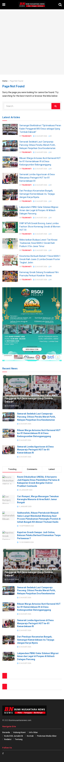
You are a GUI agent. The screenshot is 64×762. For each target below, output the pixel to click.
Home (4, 81)
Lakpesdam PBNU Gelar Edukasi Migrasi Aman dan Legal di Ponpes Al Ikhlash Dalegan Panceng (38, 210)
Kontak (30, 736)
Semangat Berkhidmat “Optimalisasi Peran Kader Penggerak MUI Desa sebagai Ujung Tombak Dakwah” (40, 128)
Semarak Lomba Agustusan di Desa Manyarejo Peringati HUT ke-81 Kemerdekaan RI (37, 177)
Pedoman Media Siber (47, 736)
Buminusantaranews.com (20, 720)
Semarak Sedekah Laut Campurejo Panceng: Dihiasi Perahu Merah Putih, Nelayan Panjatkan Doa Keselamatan (37, 145)
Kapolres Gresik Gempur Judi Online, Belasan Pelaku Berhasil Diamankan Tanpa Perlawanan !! (39, 535)
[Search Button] (55, 106)
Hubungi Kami (19, 732)
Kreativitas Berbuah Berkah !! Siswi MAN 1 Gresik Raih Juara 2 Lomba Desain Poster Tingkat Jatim (39, 259)
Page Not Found (16, 81)
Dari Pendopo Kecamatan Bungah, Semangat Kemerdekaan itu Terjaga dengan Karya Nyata (37, 194)
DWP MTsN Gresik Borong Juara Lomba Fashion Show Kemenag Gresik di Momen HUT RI (39, 226)
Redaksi (7, 739)
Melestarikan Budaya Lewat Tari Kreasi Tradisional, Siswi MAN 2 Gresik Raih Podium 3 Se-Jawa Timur (38, 243)
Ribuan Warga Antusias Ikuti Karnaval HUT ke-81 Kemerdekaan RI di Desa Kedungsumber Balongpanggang (40, 161)
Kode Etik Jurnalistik (13, 736)
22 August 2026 (40, 136)
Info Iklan (33, 732)
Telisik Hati (27, 136)
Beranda (6, 732)
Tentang (18, 739)
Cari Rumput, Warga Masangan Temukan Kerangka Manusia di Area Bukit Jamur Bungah (38, 499)
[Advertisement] (32, 43)
